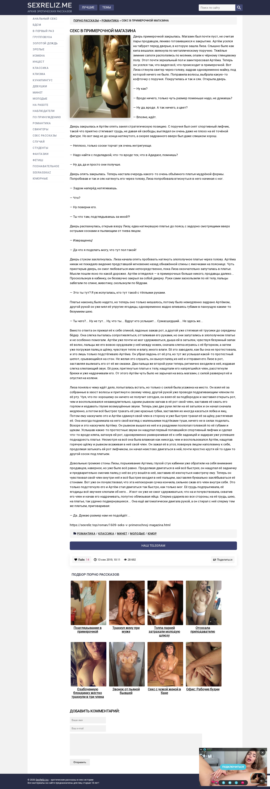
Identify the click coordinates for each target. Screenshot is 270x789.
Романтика (110, 20)
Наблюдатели (44, 111)
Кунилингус (43, 80)
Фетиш (38, 160)
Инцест (38, 61)
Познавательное (46, 166)
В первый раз (43, 31)
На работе (40, 105)
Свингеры (40, 129)
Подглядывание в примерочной (88, 630)
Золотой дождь (45, 43)
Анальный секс (45, 18)
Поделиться (224, 559)
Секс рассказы (45, 135)
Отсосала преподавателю (202, 630)
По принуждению (47, 117)
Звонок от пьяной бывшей (126, 691)
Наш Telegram (153, 545)
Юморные (40, 178)
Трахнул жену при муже (126, 630)
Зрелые (38, 49)
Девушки (40, 86)
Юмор (152, 533)
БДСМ (37, 24)
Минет (122, 533)
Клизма (39, 74)
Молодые (137, 533)
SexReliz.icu (42, 779)
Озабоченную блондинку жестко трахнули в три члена (87, 693)
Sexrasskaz (42, 172)
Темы (106, 7)
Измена (39, 55)
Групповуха (42, 37)
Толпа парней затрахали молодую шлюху (164, 631)
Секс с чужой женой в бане (164, 691)
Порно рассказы (86, 20)
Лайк (83, 559)
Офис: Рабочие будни (202, 689)
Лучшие (88, 7)
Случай (39, 141)
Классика (106, 533)
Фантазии (40, 154)
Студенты (40, 148)
